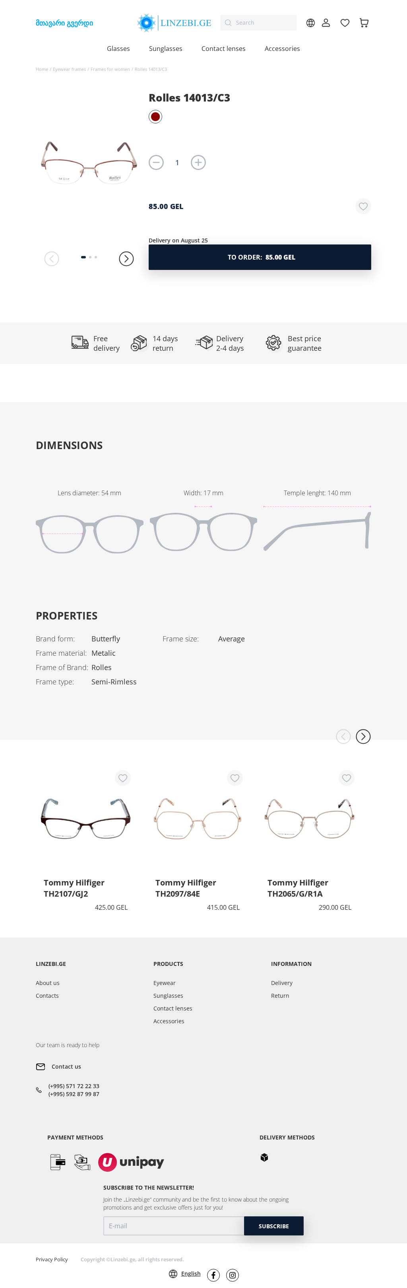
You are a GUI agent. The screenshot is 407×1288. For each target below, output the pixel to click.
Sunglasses (168, 995)
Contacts (47, 995)
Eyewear (164, 983)
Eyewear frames (69, 69)
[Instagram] (232, 1275)
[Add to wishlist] (363, 206)
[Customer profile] (326, 22)
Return (280, 995)
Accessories (282, 48)
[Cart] (364, 22)
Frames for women (110, 69)
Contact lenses (172, 1008)
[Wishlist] (345, 22)
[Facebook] (213, 1275)
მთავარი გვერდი (64, 22)
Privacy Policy (52, 1259)
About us (48, 983)
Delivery (282, 983)
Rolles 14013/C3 (151, 69)
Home (42, 69)
